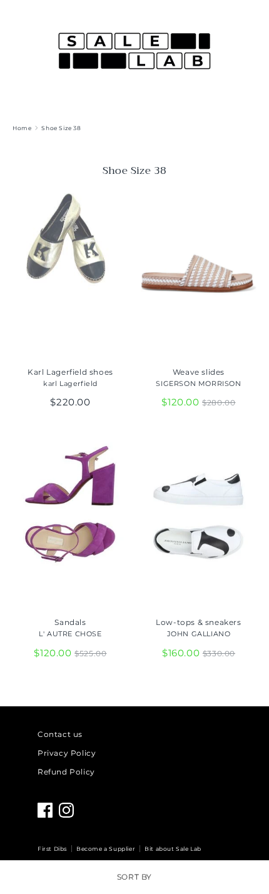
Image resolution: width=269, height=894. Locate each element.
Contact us (60, 734)
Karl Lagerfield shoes (70, 372)
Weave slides (199, 372)
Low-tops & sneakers (198, 622)
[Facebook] (45, 810)
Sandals (70, 622)
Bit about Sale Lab (173, 848)
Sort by (134, 876)
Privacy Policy (67, 753)
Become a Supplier (105, 848)
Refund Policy (66, 771)
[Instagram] (66, 810)
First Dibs (52, 848)
